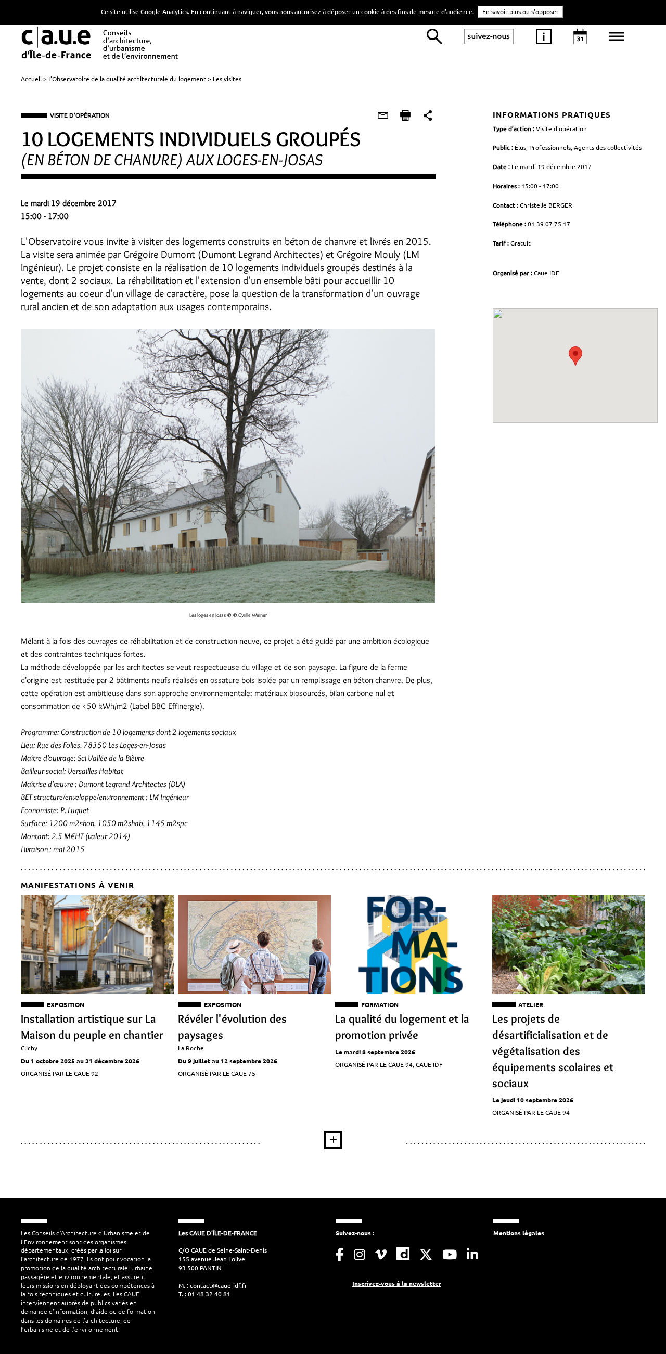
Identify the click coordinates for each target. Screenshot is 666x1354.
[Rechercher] (434, 36)
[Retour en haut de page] (637, 1325)
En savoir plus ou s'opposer (520, 11)
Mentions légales (518, 1233)
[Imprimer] (405, 115)
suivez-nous (489, 36)
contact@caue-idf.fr (218, 1285)
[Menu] (616, 36)
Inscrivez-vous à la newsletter (396, 1283)
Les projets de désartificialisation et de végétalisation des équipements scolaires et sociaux (552, 1051)
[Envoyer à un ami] (383, 115)
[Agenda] (580, 36)
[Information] (544, 36)
